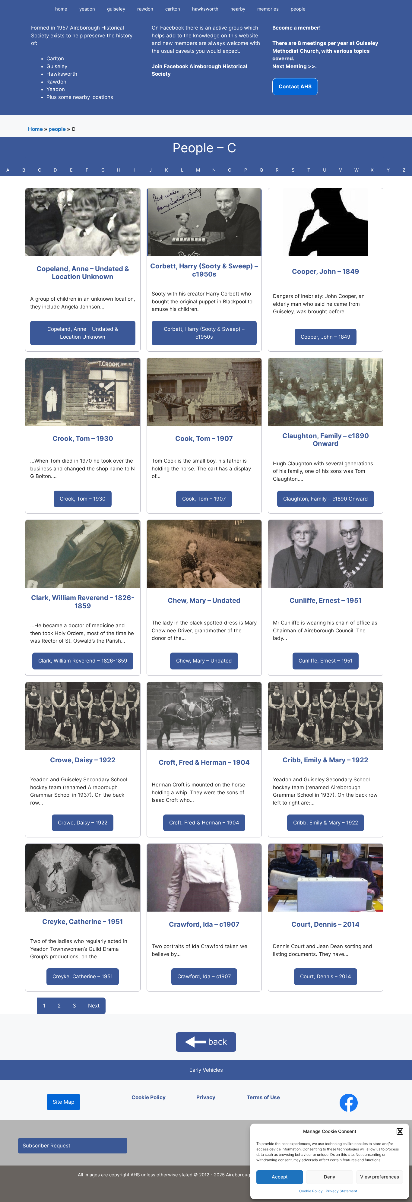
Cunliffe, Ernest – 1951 (326, 600)
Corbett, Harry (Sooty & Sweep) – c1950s (204, 270)
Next (94, 1006)
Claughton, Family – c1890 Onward (325, 440)
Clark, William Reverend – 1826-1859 (82, 601)
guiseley (116, 9)
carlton (172, 9)
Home (35, 129)
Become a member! (296, 28)
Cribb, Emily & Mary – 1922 (325, 760)
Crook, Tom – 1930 (82, 438)
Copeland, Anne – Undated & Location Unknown (82, 272)
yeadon (87, 9)
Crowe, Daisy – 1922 (83, 760)
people (298, 9)
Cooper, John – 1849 (325, 271)
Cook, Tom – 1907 (204, 438)
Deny (329, 1177)
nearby (237, 9)
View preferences (379, 1177)
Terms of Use (263, 1097)
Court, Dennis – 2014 (325, 924)
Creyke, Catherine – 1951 (82, 921)
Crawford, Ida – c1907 (204, 924)
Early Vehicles (206, 1070)
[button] (400, 1131)
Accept (280, 1177)
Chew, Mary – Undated (204, 600)
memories (268, 9)
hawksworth (205, 9)
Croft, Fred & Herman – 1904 (204, 762)
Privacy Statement (341, 1191)
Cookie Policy (311, 1191)
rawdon (145, 9)
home (61, 9)
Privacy (205, 1097)
